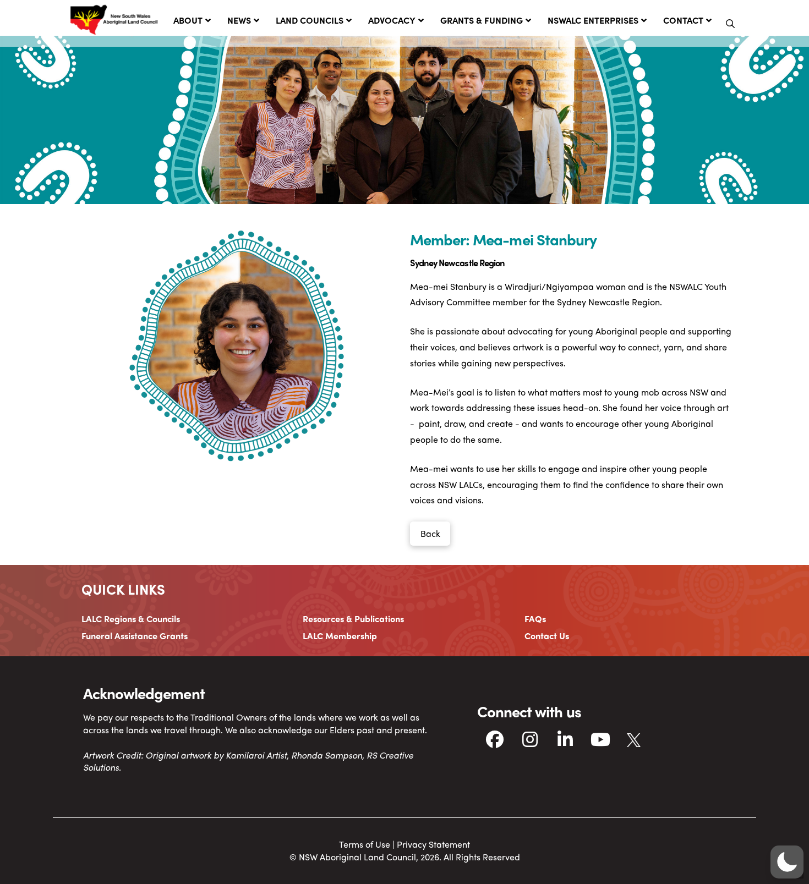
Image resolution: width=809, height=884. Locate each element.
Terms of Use (364, 844)
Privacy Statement (433, 844)
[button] (730, 23)
